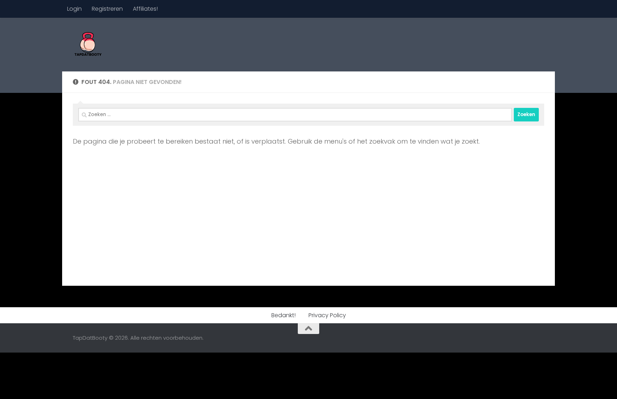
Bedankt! (283, 315)
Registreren (107, 9)
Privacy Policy (327, 315)
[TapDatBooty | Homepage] (88, 44)
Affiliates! (145, 9)
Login (74, 9)
